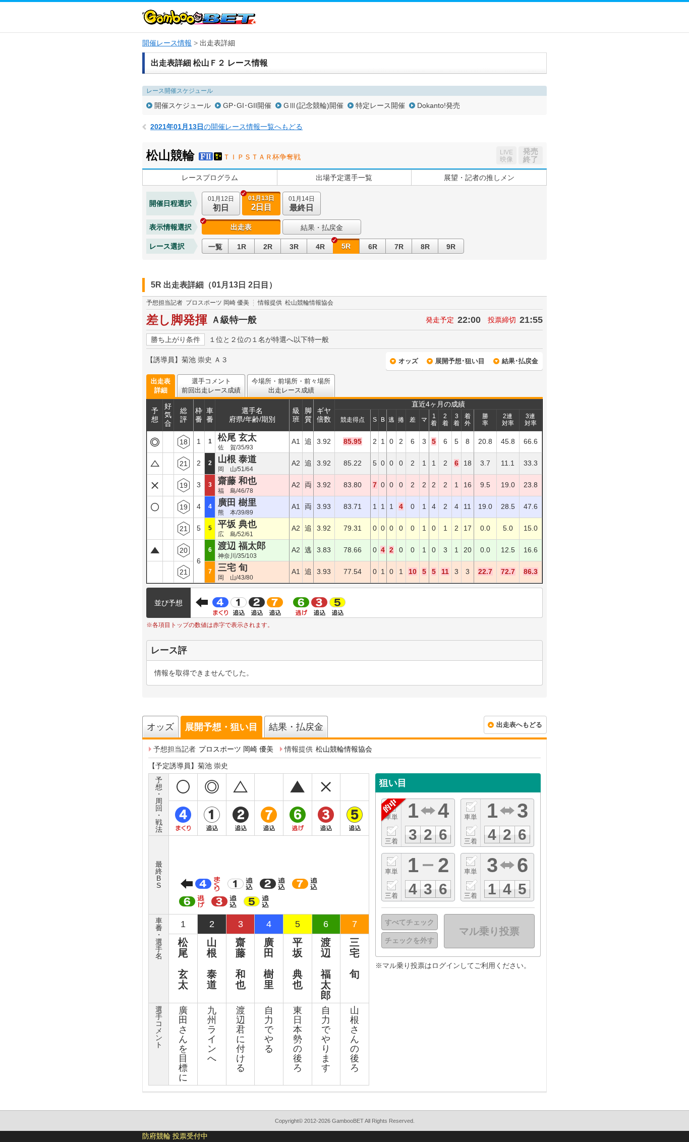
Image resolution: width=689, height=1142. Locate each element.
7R (399, 247)
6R (372, 247)
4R (320, 247)
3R (294, 247)
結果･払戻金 (520, 361)
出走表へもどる (519, 724)
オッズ (408, 361)
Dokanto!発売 (438, 105)
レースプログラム (210, 178)
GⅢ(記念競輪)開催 (313, 105)
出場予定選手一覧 (344, 178)
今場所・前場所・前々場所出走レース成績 (291, 385)
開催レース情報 (167, 43)
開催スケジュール (182, 105)
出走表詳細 (160, 385)
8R (425, 247)
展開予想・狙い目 (221, 727)
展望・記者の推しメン (479, 178)
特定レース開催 (380, 105)
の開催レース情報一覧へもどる (226, 127)
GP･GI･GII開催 (247, 105)
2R (267, 247)
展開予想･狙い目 (460, 361)
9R (450, 247)
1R (241, 247)
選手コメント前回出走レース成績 (211, 385)
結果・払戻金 (322, 227)
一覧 (215, 247)
